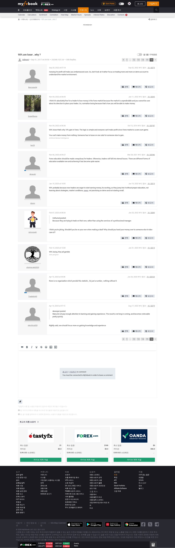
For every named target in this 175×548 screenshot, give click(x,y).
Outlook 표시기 (46, 494)
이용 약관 (19, 524)
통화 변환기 (20, 512)
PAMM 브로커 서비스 (73, 491)
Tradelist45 (32, 296)
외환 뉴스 (19, 494)
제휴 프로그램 (70, 488)
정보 (140, 486)
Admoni (25, 60)
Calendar (21, 15)
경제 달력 (19, 475)
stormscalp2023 (32, 267)
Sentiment (43, 15)
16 (151, 60)
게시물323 (151, 277)
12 (134, 60)
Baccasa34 (32, 87)
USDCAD (58, 546)
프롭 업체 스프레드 (96, 500)
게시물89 (151, 213)
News (76, 546)
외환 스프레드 (95, 475)
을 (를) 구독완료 (150, 54)
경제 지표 (19, 510)
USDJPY (41, 546)
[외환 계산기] (153, 544)
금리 (17, 480)
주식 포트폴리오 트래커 (73, 507)
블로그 (141, 488)
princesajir (33, 232)
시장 (65, 10)
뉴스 (92, 10)
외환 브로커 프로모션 (97, 486)
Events (76, 543)
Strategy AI (56, 10)
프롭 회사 (117, 10)
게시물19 (151, 184)
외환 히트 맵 (20, 507)
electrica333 (32, 325)
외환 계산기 (20, 505)
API (115, 480)
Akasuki (33, 174)
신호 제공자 (69, 483)
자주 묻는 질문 (144, 475)
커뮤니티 (83, 10)
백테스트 (41, 10)
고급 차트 (117, 491)
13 (138, 60)
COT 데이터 (20, 499)
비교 (91, 508)
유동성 (18, 502)
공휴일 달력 (20, 483)
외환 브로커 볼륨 (96, 483)
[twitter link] (150, 524)
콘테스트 (43, 486)
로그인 (140, 4)
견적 (126, 87)
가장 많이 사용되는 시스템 (50, 480)
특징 (115, 477)
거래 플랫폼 (69, 497)
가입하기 (153, 4)
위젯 (115, 475)
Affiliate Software (120, 488)
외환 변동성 (20, 488)
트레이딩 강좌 (70, 505)
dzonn (32, 203)
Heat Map (64, 15)
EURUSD (41, 543)
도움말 (141, 477)
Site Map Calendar (58, 523)
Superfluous (32, 116)
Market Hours (76, 15)
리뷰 (99, 10)
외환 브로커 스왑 (96, 480)
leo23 (32, 145)
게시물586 (151, 155)
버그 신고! (142, 483)
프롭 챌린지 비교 (96, 497)
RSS (115, 483)
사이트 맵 (43, 524)
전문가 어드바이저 (72, 499)
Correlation (54, 15)
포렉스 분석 (20, 497)
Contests (122, 15)
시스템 (73, 10)
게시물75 (151, 68)
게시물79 (151, 306)
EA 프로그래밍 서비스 (73, 486)
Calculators (32, 15)
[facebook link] (143, 524)
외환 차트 (43, 488)
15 (147, 60)
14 (143, 60)
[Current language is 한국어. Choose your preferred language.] (129, 3)
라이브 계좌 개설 (41, 460)
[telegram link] (157, 524)
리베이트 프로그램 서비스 (74, 494)
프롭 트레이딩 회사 (72, 477)
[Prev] (123, 60)
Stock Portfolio (119, 486)
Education (111, 15)
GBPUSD (58, 543)
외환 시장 (19, 486)
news (86, 190)
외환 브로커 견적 (96, 477)
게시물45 (151, 97)
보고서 (150, 87)
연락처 (141, 480)
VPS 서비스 (69, 480)
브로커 (107, 10)
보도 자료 (93, 488)
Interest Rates (99, 15)
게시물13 (151, 248)
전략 (42, 483)
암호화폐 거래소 (71, 502)
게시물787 (151, 126)
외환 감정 (43, 491)
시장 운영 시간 (21, 477)
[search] (158, 10)
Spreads (87, 15)
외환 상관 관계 (21, 491)
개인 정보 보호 (31, 524)
